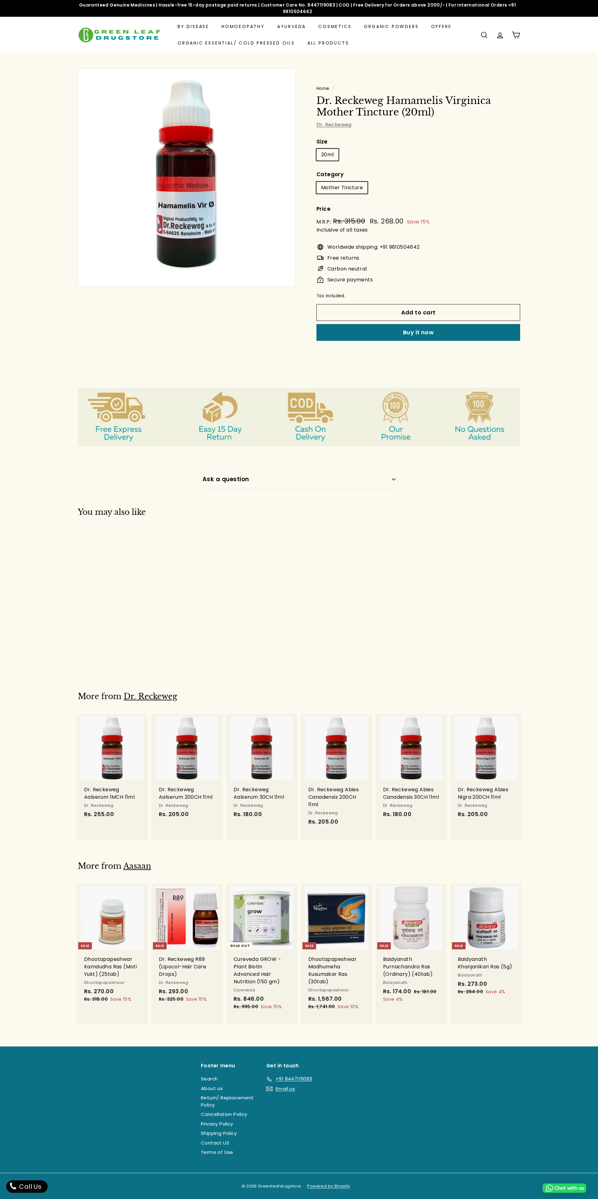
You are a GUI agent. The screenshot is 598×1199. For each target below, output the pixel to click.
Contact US (215, 1143)
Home (323, 89)
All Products (328, 43)
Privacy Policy (217, 1124)
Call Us (29, 1186)
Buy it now (418, 332)
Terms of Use (217, 1152)
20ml (327, 154)
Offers (441, 26)
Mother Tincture (342, 187)
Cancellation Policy (224, 1114)
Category (330, 174)
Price (323, 209)
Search (209, 1078)
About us (212, 1088)
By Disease (193, 26)
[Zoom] (186, 177)
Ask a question (225, 479)
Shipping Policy (219, 1133)
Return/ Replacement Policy (227, 1101)
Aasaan (137, 866)
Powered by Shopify (328, 1186)
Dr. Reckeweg (334, 124)
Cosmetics (334, 26)
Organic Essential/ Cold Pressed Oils (236, 43)
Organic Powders (391, 26)
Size (322, 141)
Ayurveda (291, 26)
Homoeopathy (243, 26)
